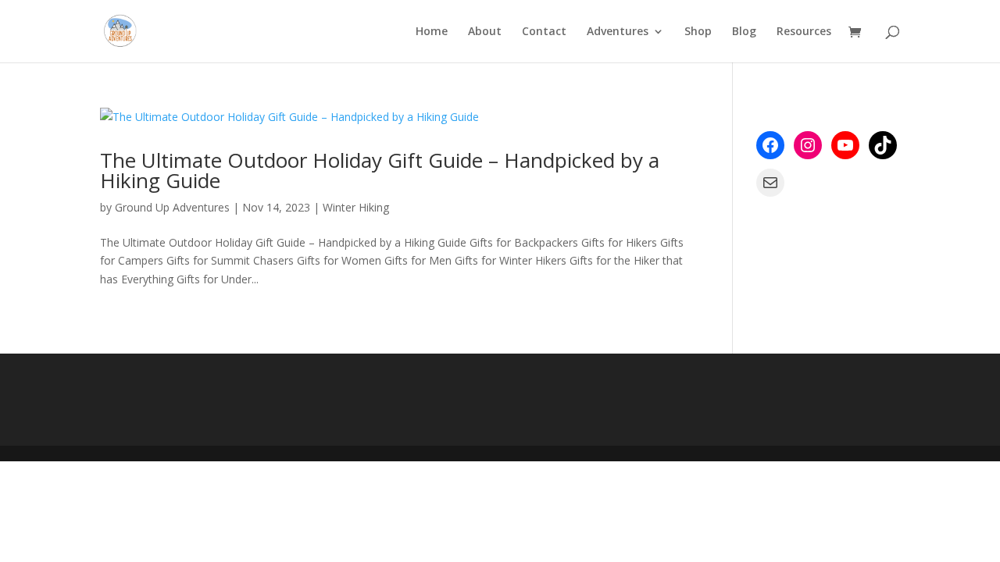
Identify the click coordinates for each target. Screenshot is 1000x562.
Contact (544, 32)
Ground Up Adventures (172, 207)
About (485, 32)
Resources (804, 32)
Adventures (617, 32)
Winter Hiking (356, 207)
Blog (744, 32)
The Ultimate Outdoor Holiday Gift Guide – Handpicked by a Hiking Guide (379, 170)
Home (432, 32)
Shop (698, 32)
